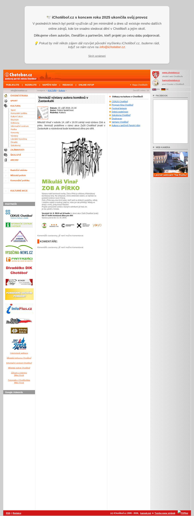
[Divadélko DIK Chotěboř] (19, 277)
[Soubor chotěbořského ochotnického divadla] (19, 286)
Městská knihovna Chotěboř (19, 358)
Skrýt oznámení (97, 56)
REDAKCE (68, 85)
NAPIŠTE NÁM (49, 85)
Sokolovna (15, 145)
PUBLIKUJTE (12, 85)
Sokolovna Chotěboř (121, 115)
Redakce (17, 513)
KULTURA (52, 90)
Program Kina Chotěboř (122, 105)
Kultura (62, 90)
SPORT (14, 101)
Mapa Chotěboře (140, 85)
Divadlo (14, 142)
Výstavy (14, 136)
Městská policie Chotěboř (19, 368)
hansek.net (145, 513)
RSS (8, 513)
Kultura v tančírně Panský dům (126, 125)
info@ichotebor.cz (112, 47)
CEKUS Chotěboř (120, 101)
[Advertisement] (20, 452)
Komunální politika (19, 113)
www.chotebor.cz (171, 72)
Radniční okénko (18, 170)
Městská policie (18, 175)
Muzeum (15, 120)
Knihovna (15, 123)
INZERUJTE (31, 85)
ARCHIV (14, 160)
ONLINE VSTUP (86, 85)
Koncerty (15, 132)
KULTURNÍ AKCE (18, 191)
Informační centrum (20, 126)
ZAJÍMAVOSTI (17, 150)
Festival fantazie (119, 108)
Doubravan (117, 118)
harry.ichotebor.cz (171, 80)
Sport (13, 110)
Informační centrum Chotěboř (19, 363)
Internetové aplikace (19, 353)
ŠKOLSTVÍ (15, 155)
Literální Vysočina (19, 139)
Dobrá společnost (120, 112)
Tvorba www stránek (165, 513)
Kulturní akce (17, 116)
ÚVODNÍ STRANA (19, 95)
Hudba (14, 129)
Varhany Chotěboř (120, 122)
